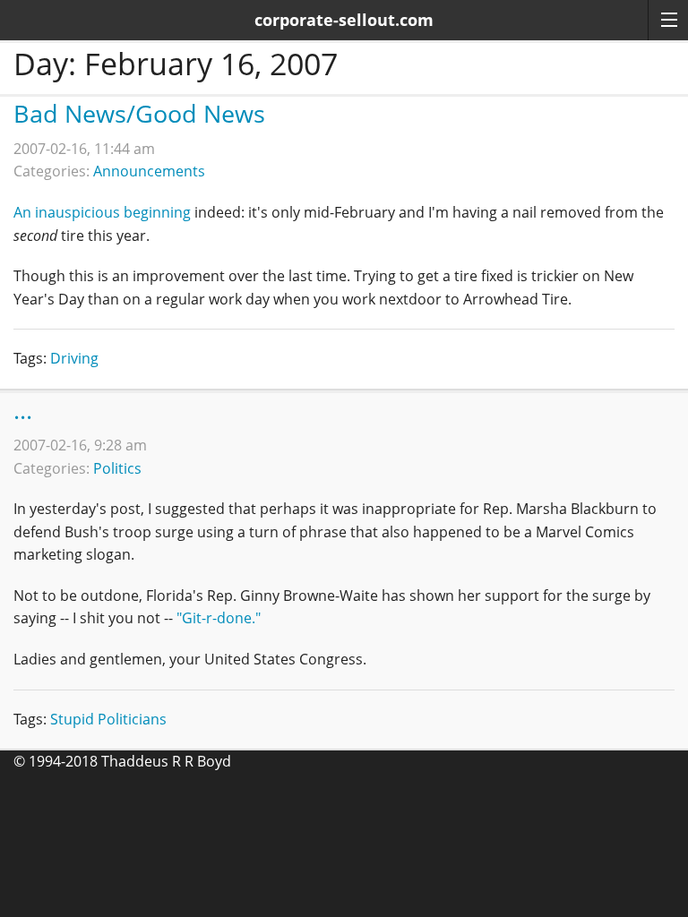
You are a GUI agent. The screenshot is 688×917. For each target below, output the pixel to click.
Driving (74, 358)
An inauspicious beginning (102, 212)
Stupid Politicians (108, 719)
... (22, 409)
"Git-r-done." (218, 618)
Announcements (149, 171)
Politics (117, 468)
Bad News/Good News (139, 113)
